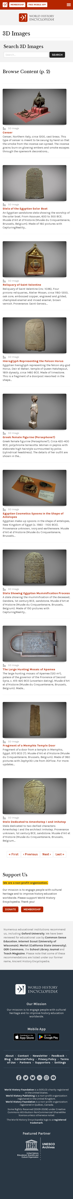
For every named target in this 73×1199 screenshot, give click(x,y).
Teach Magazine (14, 953)
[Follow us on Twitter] (26, 1079)
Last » (59, 854)
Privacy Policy (47, 1059)
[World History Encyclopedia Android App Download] (48, 1037)
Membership (17, 4)
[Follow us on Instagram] (47, 1079)
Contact (23, 1055)
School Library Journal (44, 949)
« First (13, 854)
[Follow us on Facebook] (19, 1079)
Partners (25, 1062)
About (9, 1055)
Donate (10, 909)
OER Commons (14, 949)
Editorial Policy (24, 1059)
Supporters (42, 1062)
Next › (46, 854)
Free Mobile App (37, 4)
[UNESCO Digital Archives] (36, 1148)
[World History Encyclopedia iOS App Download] (24, 1037)
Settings (60, 1062)
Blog (7, 1059)
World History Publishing (20, 1095)
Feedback (58, 1055)
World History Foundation (19, 1089)
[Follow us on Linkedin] (40, 1079)
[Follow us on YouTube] (54, 1079)
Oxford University (32, 933)
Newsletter (40, 1055)
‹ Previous (30, 854)
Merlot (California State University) (43, 945)
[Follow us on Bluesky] (33, 1079)
